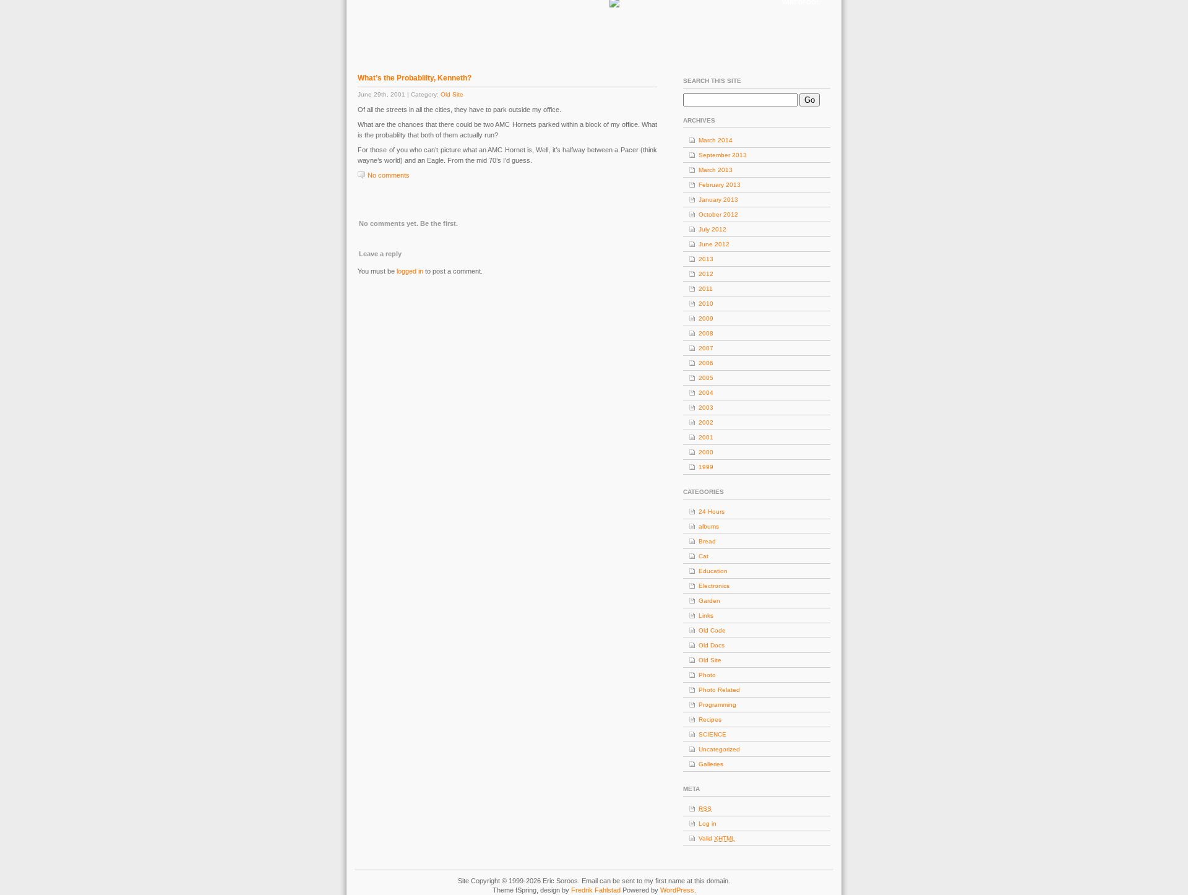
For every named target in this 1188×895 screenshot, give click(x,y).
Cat (703, 556)
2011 (706, 288)
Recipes (710, 719)
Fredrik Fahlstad (596, 890)
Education (713, 571)
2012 (706, 273)
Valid (717, 838)
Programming (717, 704)
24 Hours (712, 511)
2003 (706, 407)
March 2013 (716, 169)
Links (706, 615)
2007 (706, 348)
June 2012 (714, 244)
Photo (707, 675)
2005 (706, 377)
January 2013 (718, 199)
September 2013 (723, 155)
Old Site (452, 94)
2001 (706, 437)
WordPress (677, 890)
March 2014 (716, 140)
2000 (706, 452)
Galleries (711, 764)
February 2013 (720, 184)
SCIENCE (712, 734)
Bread (707, 541)
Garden (709, 600)
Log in (708, 823)
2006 (706, 363)
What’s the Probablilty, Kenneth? (414, 78)
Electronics (714, 585)
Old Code (712, 630)
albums (709, 526)
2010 (706, 303)
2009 (706, 318)
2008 (706, 333)
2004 (706, 392)
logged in (410, 271)
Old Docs (712, 645)
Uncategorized (719, 749)
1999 (706, 467)
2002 (706, 422)
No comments (389, 175)
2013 (706, 259)
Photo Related (719, 689)
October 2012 (718, 214)
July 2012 (712, 229)
